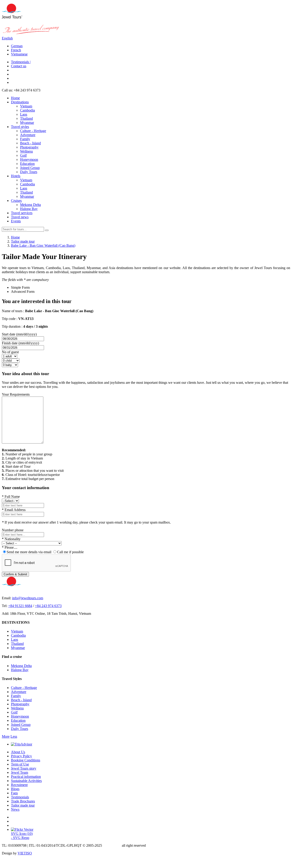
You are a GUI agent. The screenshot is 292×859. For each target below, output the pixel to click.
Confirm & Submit (15, 574)
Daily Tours (28, 172)
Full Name (11, 496)
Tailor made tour (23, 805)
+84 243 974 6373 (48, 606)
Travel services (21, 213)
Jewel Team (19, 772)
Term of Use (20, 764)
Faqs (14, 793)
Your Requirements (16, 394)
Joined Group (30, 168)
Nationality (11, 539)
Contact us (18, 66)
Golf (23, 155)
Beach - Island (30, 143)
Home (15, 98)
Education (27, 164)
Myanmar (27, 123)
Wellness (26, 151)
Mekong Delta (30, 205)
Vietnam (26, 106)
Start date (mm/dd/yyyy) (19, 334)
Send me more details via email (29, 552)
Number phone (12, 530)
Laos (23, 114)
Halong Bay (29, 209)
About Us (18, 752)
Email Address (14, 510)
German (17, 46)
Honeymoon (29, 159)
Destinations (20, 102)
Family (25, 139)
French (16, 50)
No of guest (10, 352)
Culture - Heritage (33, 131)
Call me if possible (70, 552)
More (6, 736)
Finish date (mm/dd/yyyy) (20, 343)
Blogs (15, 789)
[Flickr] (22, 829)
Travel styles (20, 127)
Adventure (27, 135)
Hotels (15, 176)
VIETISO (25, 853)
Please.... (9, 547)
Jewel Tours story (23, 768)
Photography (29, 147)
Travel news (20, 217)
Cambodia (27, 110)
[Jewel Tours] (12, 17)
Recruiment (19, 785)
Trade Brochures (23, 801)
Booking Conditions (25, 760)
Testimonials (20, 797)
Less (13, 736)
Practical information (26, 777)
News (15, 809)
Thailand (26, 118)
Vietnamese (19, 54)
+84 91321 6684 (20, 606)
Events (16, 221)
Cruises (16, 200)
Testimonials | (21, 62)
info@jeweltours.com (27, 598)
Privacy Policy (21, 756)
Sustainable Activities (26, 781)
